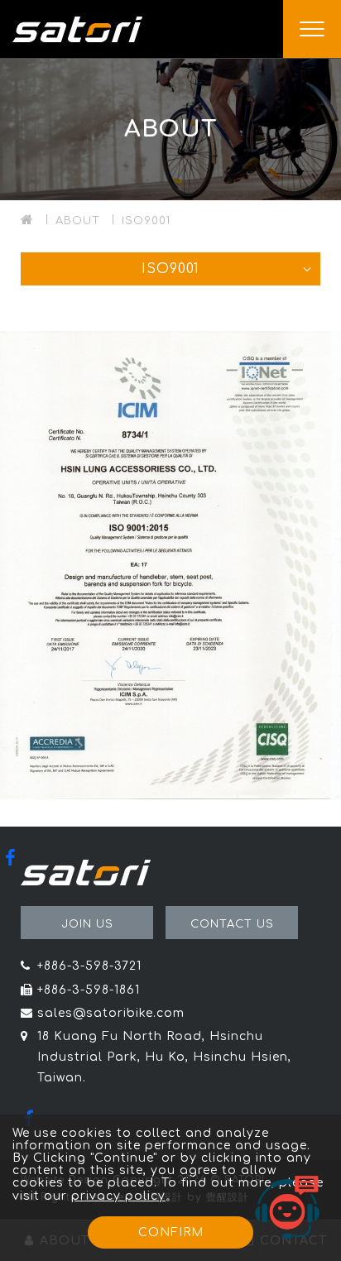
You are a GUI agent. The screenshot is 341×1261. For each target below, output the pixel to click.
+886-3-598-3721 (89, 966)
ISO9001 (146, 221)
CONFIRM (171, 1232)
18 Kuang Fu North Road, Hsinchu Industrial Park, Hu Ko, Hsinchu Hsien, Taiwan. (164, 1057)
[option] (170, 129)
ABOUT (77, 221)
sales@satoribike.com (111, 1013)
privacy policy (118, 1196)
